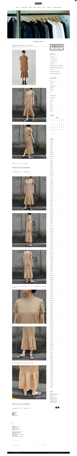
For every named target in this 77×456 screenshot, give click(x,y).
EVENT (34, 7)
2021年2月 (51, 248)
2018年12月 (51, 298)
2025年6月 (51, 162)
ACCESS (39, 7)
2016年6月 (51, 356)
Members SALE (52, 69)
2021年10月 (51, 233)
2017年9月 (51, 327)
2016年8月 (51, 352)
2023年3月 (51, 204)
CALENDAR (52, 115)
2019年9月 (51, 281)
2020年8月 (51, 260)
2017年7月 (51, 331)
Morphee (51, 101)
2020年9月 (51, 258)
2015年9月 (51, 373)
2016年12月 (51, 344)
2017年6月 (51, 333)
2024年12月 (51, 171)
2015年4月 (51, 383)
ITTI (50, 93)
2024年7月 (51, 177)
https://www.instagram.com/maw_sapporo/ (18, 434)
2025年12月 (51, 152)
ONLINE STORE (24, 7)
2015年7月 (51, 377)
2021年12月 (51, 229)
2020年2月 (51, 271)
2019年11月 (51, 277)
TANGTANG (51, 110)
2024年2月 (51, 185)
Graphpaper (51, 89)
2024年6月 (51, 179)
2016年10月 (51, 348)
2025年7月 (51, 160)
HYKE (51, 91)
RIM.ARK (26, 47)
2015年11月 (51, 369)
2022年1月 (51, 227)
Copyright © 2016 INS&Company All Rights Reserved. (55, 452)
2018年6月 (51, 310)
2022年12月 (51, 210)
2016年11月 (51, 346)
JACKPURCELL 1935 (53, 95)
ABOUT (44, 7)
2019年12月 (51, 275)
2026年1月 (51, 150)
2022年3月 (51, 223)
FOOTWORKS (52, 87)
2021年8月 (51, 237)
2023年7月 (51, 196)
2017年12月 (51, 321)
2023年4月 (51, 202)
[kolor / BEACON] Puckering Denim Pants (41, 445)
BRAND (30, 7)
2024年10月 (51, 175)
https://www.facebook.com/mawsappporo (18, 436)
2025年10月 (51, 156)
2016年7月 (51, 354)
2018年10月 (51, 302)
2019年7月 (51, 285)
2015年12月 (51, 367)
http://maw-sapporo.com (53, 399)
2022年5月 (51, 221)
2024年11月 (51, 173)
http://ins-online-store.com (53, 402)
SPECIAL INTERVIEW (57, 7)
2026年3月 (51, 146)
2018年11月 (51, 300)
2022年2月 (51, 225)
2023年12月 (51, 187)
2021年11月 (51, 231)
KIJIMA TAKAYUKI (52, 97)
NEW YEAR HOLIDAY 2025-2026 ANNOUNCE (56, 67)
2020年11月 (51, 254)
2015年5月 (51, 381)
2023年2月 (51, 206)
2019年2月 (51, 294)
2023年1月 (51, 208)
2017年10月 (51, 325)
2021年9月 (51, 235)
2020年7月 (51, 262)
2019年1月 (51, 296)
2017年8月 (51, 329)
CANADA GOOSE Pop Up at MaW (55, 71)
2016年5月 (51, 358)
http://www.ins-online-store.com (16, 432)
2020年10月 (51, 256)
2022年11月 (51, 212)
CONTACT (49, 7)
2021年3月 (51, 246)
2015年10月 (51, 371)
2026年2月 (51, 148)
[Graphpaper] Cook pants (16, 445)
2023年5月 (51, 200)
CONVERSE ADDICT (53, 85)
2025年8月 (51, 158)
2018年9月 (51, 304)
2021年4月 (51, 244)
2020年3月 (51, 269)
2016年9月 (51, 350)
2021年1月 (51, 250)
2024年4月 (51, 183)
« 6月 (53, 133)
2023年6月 (51, 198)
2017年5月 (51, 335)
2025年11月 (51, 154)
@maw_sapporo (52, 56)
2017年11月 (51, 323)
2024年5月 (51, 181)
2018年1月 (51, 319)
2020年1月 (51, 273)
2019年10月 (51, 279)
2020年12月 (51, 252)
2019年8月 (51, 283)
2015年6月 (51, 379)
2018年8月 (51, 306)
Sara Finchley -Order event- (54, 58)
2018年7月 (51, 308)
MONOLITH (51, 99)
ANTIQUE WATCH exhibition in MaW (55, 73)
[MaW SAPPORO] (38, 4)
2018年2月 (51, 317)
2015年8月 (51, 375)
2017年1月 (51, 342)
